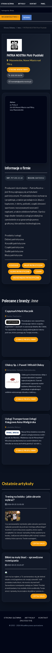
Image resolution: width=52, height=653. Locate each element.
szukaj (26, 17)
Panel (43, 4)
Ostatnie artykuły (18, 483)
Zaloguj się (26, 621)
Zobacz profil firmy (26, 339)
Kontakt (33, 4)
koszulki (13, 265)
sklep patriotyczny (33, 265)
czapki (38, 272)
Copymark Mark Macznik (19, 311)
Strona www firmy (18, 70)
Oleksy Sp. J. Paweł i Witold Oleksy (24, 364)
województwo (10, 17)
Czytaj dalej (39, 543)
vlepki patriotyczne (19, 272)
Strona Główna (9, 28)
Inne (19, 28)
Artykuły (21, 4)
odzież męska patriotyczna (26, 278)
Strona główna (7, 4)
